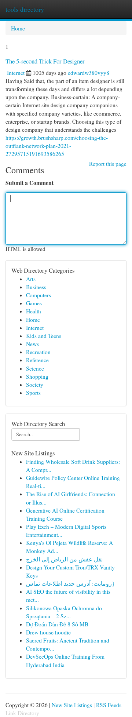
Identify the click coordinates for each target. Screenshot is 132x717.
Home (18, 28)
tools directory (25, 9)
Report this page (107, 163)
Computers (38, 295)
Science (35, 368)
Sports (33, 392)
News (32, 343)
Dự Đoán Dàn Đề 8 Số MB (57, 624)
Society (34, 384)
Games (34, 303)
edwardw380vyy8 (88, 72)
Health (33, 311)
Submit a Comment (30, 183)
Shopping (37, 376)
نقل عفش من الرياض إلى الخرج (64, 559)
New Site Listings (72, 705)
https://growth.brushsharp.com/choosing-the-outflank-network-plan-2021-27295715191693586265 (57, 145)
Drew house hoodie (48, 632)
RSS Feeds (108, 705)
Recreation (38, 352)
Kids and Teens (43, 335)
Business (36, 287)
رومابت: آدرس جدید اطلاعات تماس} (70, 583)
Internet (16, 72)
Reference (37, 360)
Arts (31, 279)
